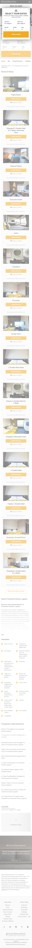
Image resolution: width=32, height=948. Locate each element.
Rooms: (7, 27)
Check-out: (20, 21)
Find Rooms (16, 34)
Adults (15, 27)
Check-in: (7, 21)
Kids (23, 27)
